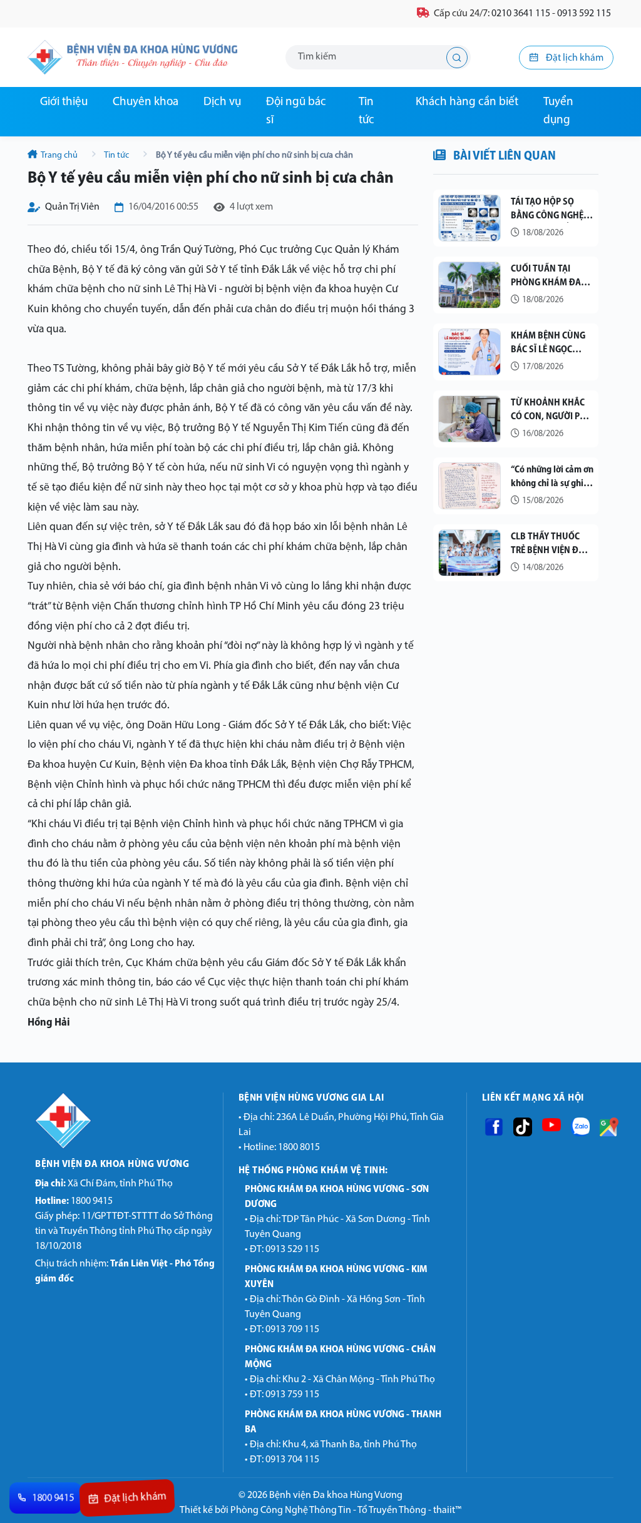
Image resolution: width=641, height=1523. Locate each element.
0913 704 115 (292, 1460)
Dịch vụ (222, 102)
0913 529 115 (292, 1250)
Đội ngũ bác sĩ (296, 111)
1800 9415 (74, 1201)
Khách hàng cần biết (467, 102)
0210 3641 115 (520, 14)
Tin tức (366, 111)
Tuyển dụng (558, 111)
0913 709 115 (292, 1330)
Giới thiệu (64, 102)
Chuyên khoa (145, 102)
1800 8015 (299, 1148)
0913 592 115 (584, 14)
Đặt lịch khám (573, 58)
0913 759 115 (292, 1395)
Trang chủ (59, 155)
